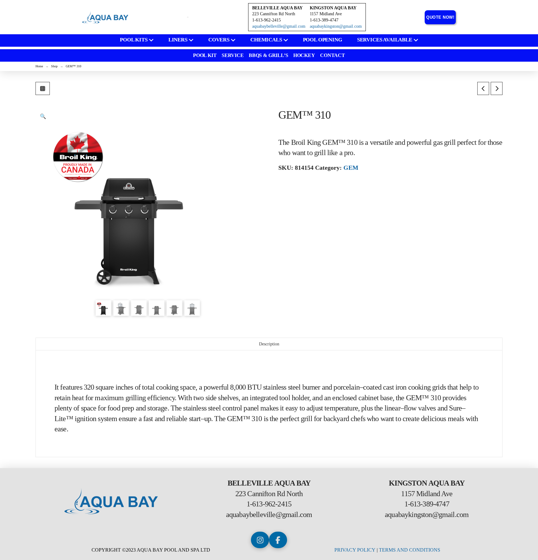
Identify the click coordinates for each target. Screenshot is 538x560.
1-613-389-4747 (426, 504)
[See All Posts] (42, 88)
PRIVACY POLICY (354, 550)
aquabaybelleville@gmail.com (278, 26)
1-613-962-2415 (269, 504)
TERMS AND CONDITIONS (409, 550)
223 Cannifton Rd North (273, 14)
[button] (42, 116)
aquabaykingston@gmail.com (336, 26)
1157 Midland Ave (326, 14)
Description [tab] (269, 344)
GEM (350, 167)
